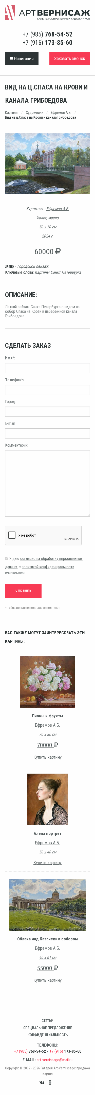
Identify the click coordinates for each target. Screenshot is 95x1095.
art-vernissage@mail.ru (54, 1059)
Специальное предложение (47, 1028)
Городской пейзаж (33, 266)
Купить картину (47, 757)
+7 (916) (47, 42)
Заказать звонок (69, 58)
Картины (11, 112)
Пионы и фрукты (47, 715)
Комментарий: (16, 445)
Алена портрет (48, 833)
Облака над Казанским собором (47, 938)
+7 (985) (47, 34)
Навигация (23, 58)
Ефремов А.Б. (61, 112)
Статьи (47, 1021)
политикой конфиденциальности (48, 566)
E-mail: (10, 423)
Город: (10, 401)
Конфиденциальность (48, 1035)
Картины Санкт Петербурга (58, 272)
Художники (34, 112)
